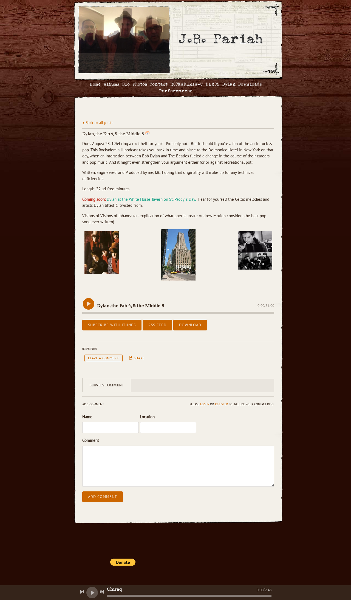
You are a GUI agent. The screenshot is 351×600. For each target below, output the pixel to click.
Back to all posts (98, 122)
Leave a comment (103, 358)
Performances (175, 91)
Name (87, 416)
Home (95, 84)
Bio (126, 84)
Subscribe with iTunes (112, 324)
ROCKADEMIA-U (186, 84)
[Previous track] (82, 591)
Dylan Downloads (242, 84)
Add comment (102, 496)
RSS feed (157, 324)
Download (190, 324)
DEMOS (212, 84)
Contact (159, 84)
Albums (111, 84)
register (221, 404)
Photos (139, 84)
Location (147, 416)
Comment (90, 440)
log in (204, 404)
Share (139, 358)
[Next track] (101, 591)
